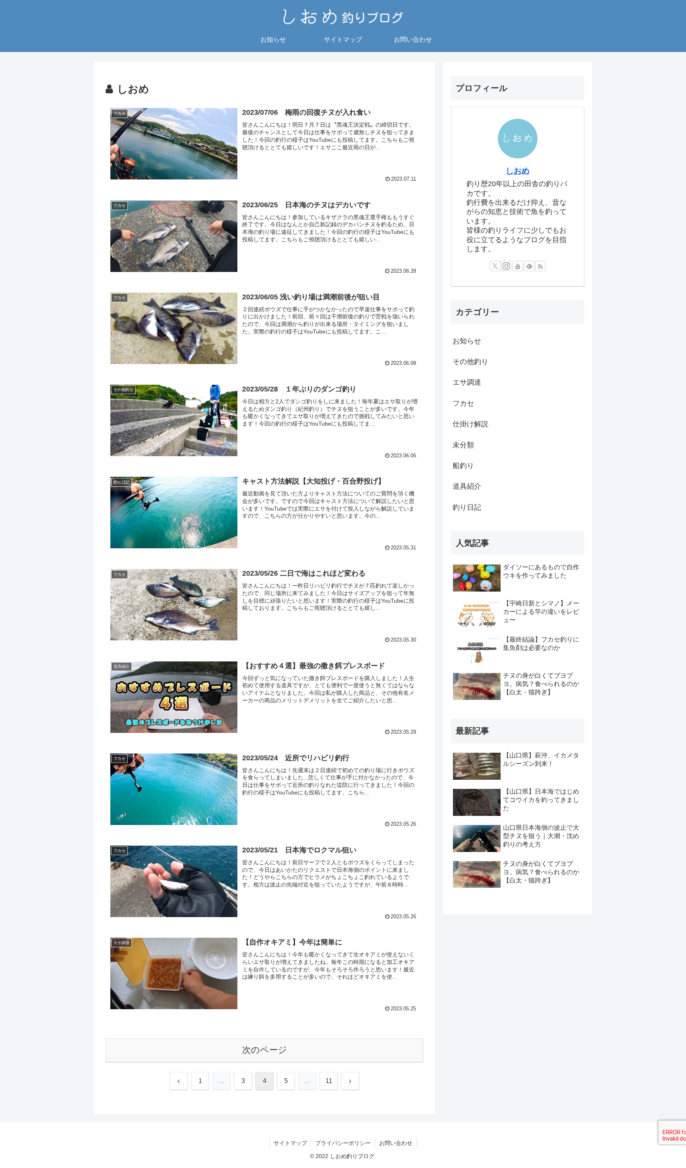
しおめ (518, 170)
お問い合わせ (395, 1143)
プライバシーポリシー (343, 1143)
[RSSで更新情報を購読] (540, 266)
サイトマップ (290, 1143)
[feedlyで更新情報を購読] (529, 266)
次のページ (264, 1050)
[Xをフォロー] (495, 266)
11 (329, 1080)
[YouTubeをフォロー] (518, 266)
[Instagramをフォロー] (506, 266)
